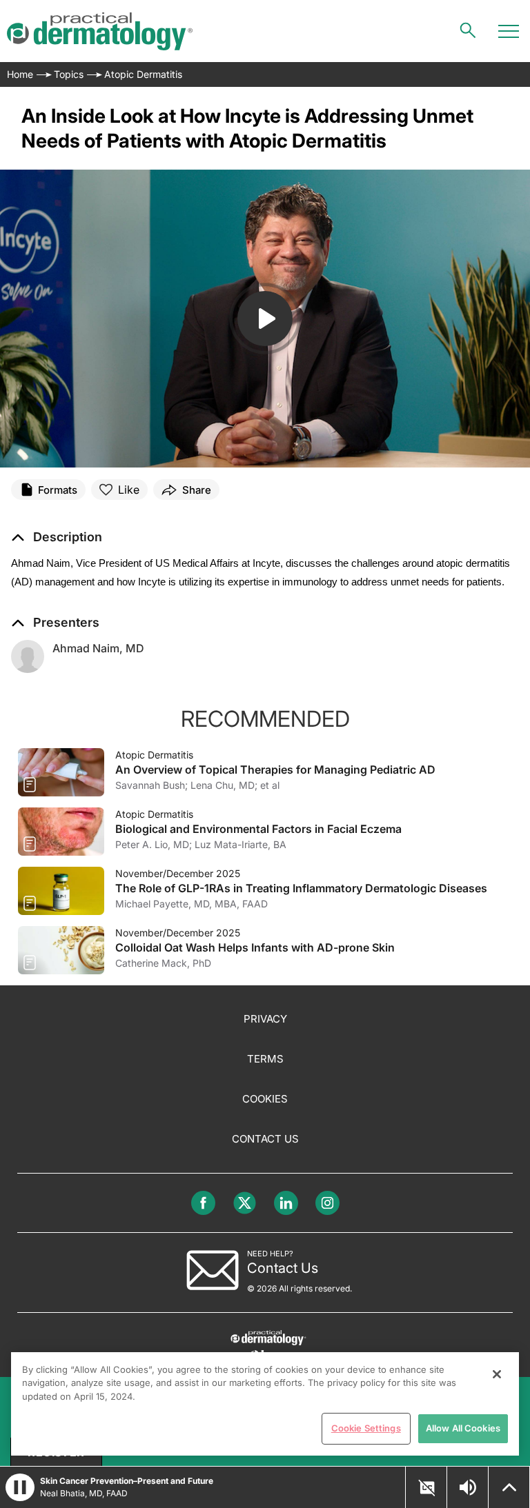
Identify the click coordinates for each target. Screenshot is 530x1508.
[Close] (497, 1374)
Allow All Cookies (463, 1428)
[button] (56, 537)
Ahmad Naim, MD (98, 648)
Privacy (265, 1018)
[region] (265, 1404)
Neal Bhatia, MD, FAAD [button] (84, 1493)
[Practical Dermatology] (100, 31)
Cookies (265, 1098)
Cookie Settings (366, 1428)
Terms (265, 1058)
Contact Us (265, 1138)
